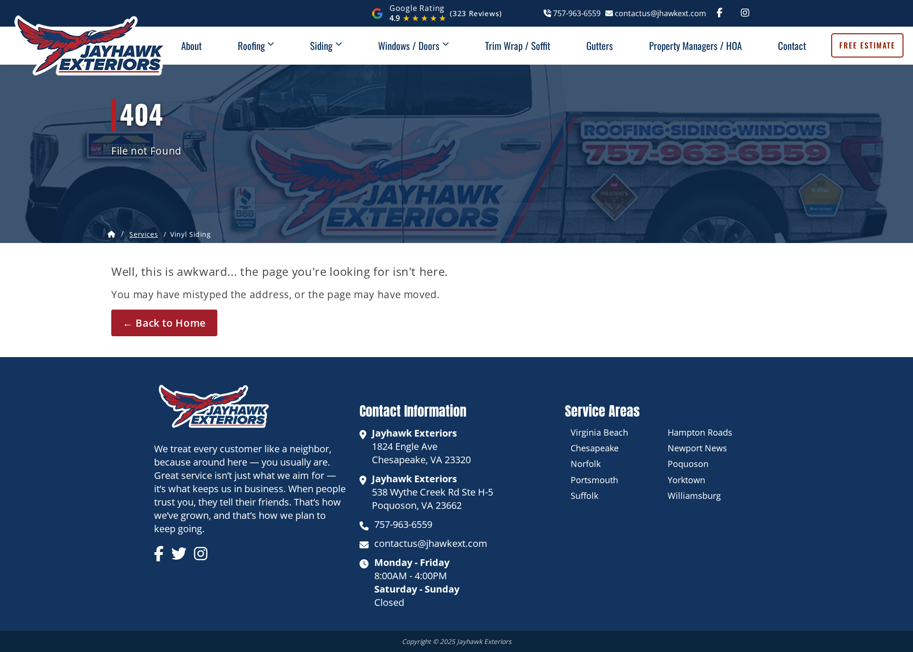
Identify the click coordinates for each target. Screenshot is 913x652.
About (191, 45)
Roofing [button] (252, 45)
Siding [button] (322, 45)
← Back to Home (164, 323)
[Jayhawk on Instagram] (745, 13)
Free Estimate (867, 45)
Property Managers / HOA (695, 45)
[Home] (111, 234)
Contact (792, 45)
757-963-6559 (576, 13)
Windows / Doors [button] (410, 45)
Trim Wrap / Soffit (517, 45)
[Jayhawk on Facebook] (720, 13)
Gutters (599, 45)
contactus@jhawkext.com (659, 13)
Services (143, 234)
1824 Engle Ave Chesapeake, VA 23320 (421, 446)
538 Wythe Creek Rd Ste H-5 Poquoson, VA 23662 (432, 492)
